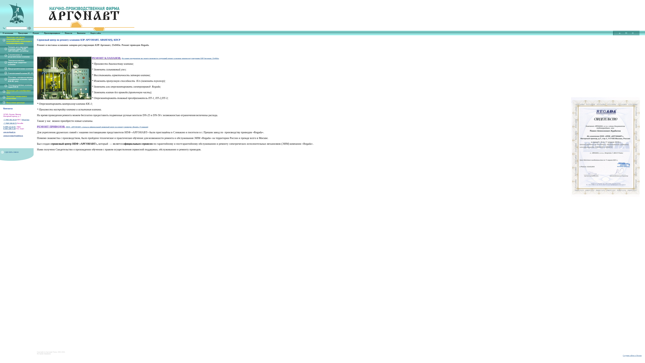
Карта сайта (96, 33)
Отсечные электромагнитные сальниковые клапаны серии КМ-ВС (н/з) (20, 79)
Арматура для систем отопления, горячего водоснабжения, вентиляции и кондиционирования (19, 40)
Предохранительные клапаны (21, 69)
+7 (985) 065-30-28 (10, 120)
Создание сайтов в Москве (632, 355)
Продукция (23, 33)
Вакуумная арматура (15, 103)
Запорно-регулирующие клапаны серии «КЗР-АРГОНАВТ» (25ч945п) (18, 49)
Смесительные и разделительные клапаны (19, 56)
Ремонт (36, 33)
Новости (68, 33)
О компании (8, 33)
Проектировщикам (52, 33)
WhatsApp (25, 120)
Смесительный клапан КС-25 (20, 73)
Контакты (81, 33)
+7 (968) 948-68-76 (10, 123)
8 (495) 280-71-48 (9, 129)
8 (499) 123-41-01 (9, 127)
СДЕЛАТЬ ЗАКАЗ (11, 152)
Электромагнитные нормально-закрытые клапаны (17, 62)
